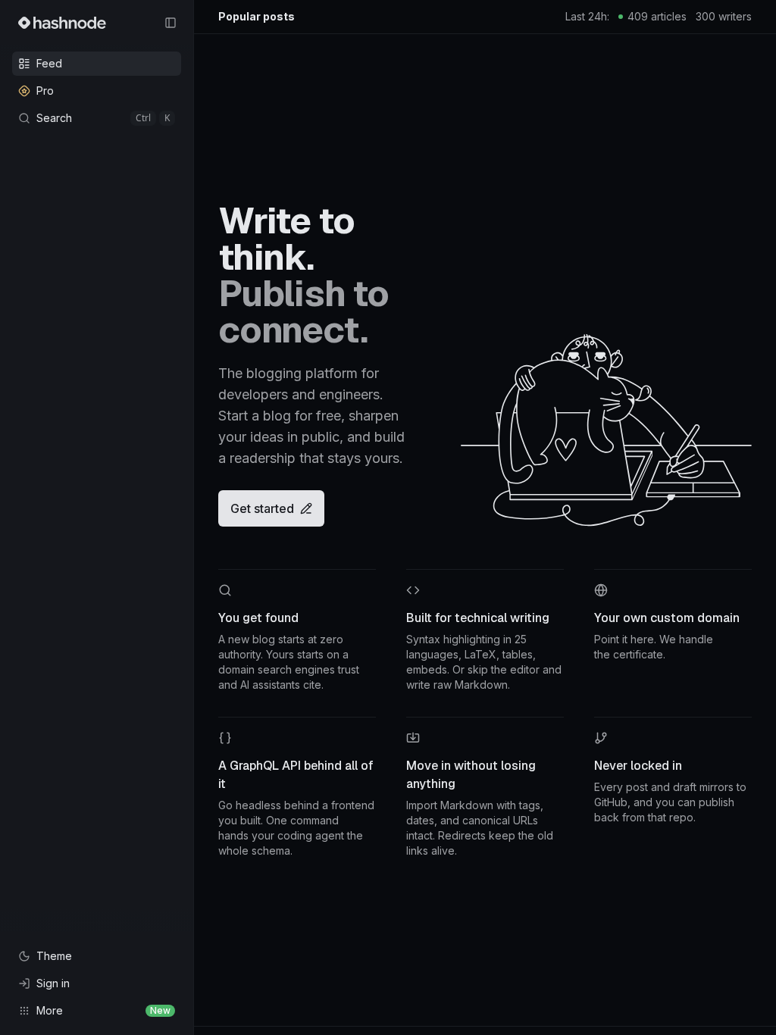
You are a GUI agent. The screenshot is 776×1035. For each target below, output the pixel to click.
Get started (262, 508)
